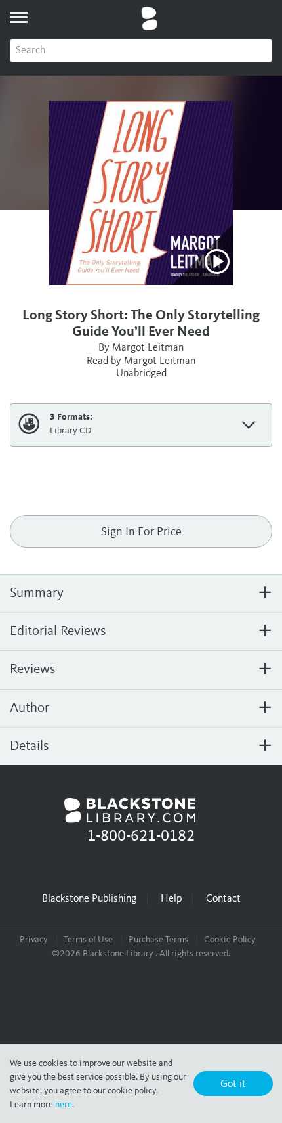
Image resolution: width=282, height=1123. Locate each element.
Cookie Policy (230, 939)
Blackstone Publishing (89, 899)
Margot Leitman (148, 348)
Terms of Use (88, 939)
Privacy (34, 939)
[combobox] (141, 50)
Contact (223, 899)
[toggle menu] (18, 17)
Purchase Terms (158, 939)
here (63, 1104)
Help (171, 899)
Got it (233, 1084)
